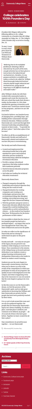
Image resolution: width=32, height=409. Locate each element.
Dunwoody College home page (13, 376)
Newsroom (13, 23)
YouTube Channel (9, 396)
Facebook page (8, 380)
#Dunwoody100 (8, 328)
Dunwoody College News (16, 3)
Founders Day (18, 328)
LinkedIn (6, 388)
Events (10, 11)
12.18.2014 (23, 23)
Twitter (5, 392)
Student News (19, 11)
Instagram (6, 384)
